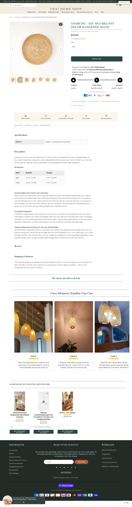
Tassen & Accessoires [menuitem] (84, 12)
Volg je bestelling (15, 457)
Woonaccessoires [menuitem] (68, 12)
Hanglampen (106, 454)
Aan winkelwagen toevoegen (19, 432)
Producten (17, 17)
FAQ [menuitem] (102, 12)
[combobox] (20, 427)
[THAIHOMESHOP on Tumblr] (71, 467)
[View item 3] (26, 80)
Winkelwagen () (120, 5)
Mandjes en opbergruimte (110, 466)
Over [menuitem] (96, 12)
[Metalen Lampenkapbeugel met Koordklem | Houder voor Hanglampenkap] (44, 401)
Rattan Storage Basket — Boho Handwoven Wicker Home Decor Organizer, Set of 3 (25, 499)
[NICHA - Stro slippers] (67, 401)
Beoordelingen (14, 473)
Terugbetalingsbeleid (16, 467)
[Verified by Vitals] (24, 502)
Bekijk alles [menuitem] (31, 12)
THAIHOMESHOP (59, 490)
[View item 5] (40, 80)
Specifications (18, 125)
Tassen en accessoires (109, 462)
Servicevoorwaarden (16, 463)
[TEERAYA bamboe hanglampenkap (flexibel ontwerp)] (20, 401)
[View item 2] (20, 80)
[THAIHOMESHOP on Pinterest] (68, 467)
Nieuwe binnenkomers (109, 450)
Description (27, 125)
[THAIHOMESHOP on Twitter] (56, 467)
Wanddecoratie (107, 458)
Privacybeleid (13, 470)
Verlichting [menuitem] (42, 12)
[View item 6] (47, 80)
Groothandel (13, 450)
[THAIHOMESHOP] (66, 9)
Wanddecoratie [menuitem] (53, 12)
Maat (72, 42)
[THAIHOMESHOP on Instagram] (75, 467)
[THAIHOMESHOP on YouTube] (64, 467)
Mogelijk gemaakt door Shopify (73, 490)
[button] (124, 2)
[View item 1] (13, 80)
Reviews (35, 125)
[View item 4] (33, 80)
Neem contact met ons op (17, 460)
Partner (11, 454)
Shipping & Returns (45, 125)
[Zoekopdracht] (11, 5)
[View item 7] (54, 80)
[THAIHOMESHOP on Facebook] (60, 467)
